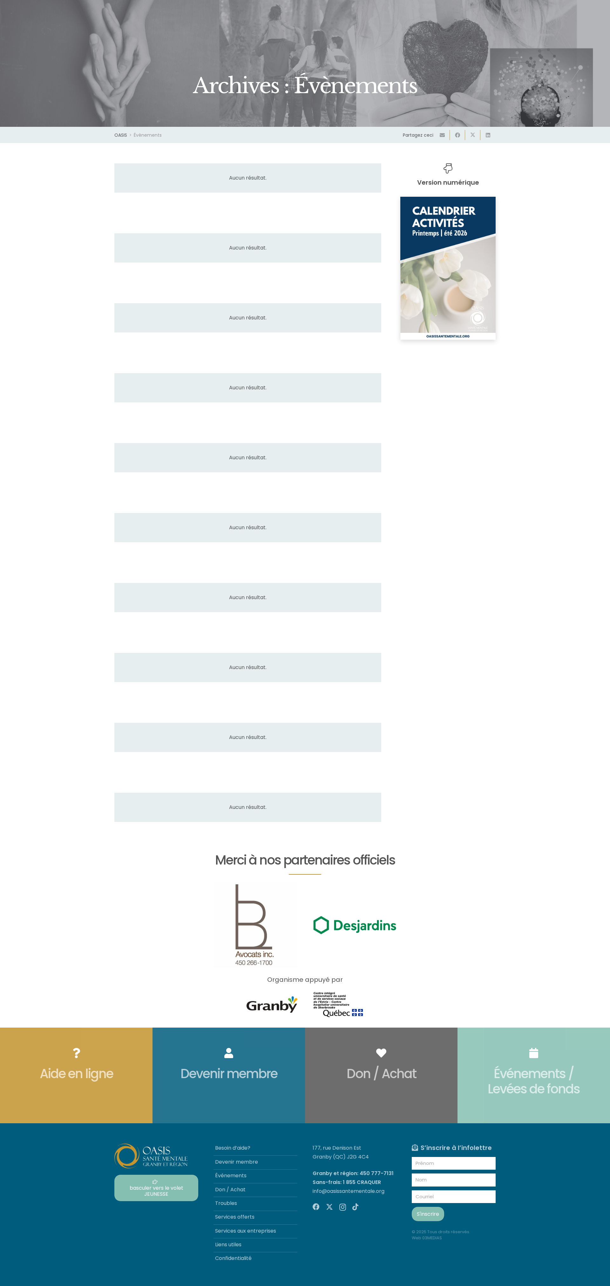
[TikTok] (355, 1206)
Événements (231, 1175)
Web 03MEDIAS (427, 1238)
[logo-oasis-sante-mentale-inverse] (150, 1156)
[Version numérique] (448, 168)
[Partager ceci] (457, 135)
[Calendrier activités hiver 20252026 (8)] (448, 268)
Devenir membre (236, 1162)
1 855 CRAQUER (362, 1182)
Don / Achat (230, 1189)
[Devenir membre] (228, 1075)
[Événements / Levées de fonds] (534, 1075)
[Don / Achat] (381, 1075)
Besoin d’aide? (232, 1148)
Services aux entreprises (245, 1231)
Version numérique (448, 182)
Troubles (226, 1203)
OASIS (120, 135)
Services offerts (234, 1217)
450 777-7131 (377, 1173)
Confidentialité (233, 1258)
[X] (329, 1207)
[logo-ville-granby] (272, 1004)
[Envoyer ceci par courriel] (442, 135)
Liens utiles (228, 1244)
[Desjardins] (354, 925)
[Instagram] (342, 1207)
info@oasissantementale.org (348, 1191)
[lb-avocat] (255, 925)
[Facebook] (316, 1206)
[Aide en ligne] (76, 1075)
